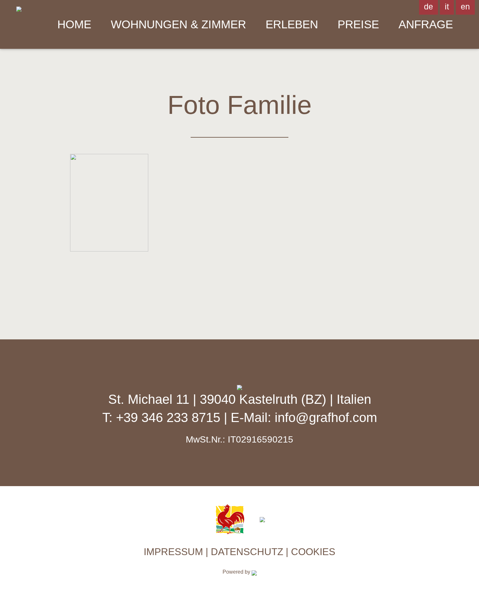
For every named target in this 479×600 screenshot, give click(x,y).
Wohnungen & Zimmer (178, 24)
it (447, 6)
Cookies (313, 551)
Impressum (173, 551)
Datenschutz (247, 551)
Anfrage (426, 24)
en (465, 6)
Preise (358, 24)
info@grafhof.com (326, 417)
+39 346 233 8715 (170, 417)
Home (74, 24)
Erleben (292, 24)
